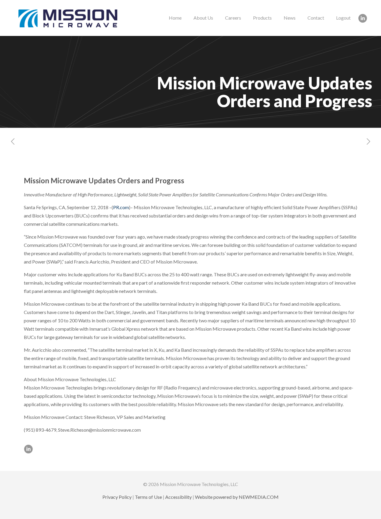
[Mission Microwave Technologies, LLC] (67, 18)
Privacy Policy (117, 497)
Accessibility (178, 497)
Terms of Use (148, 497)
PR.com (121, 207)
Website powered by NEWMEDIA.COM (237, 497)
